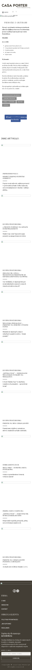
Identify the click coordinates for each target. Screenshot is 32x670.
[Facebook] (14, 590)
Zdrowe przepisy (9, 98)
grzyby (20, 101)
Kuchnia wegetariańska (12, 95)
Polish (15, 15)
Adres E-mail (6, 650)
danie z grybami (9, 101)
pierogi (6, 105)
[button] (6, 12)
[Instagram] (17, 590)
